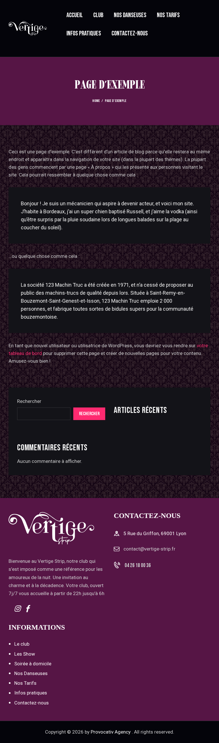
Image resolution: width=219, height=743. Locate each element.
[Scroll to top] (208, 732)
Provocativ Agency (111, 732)
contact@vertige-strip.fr (149, 549)
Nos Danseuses (31, 673)
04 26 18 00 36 (138, 565)
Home (96, 101)
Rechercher (29, 401)
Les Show (24, 654)
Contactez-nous (31, 703)
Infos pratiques (30, 693)
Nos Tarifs (25, 683)
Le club (21, 644)
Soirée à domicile (32, 663)
